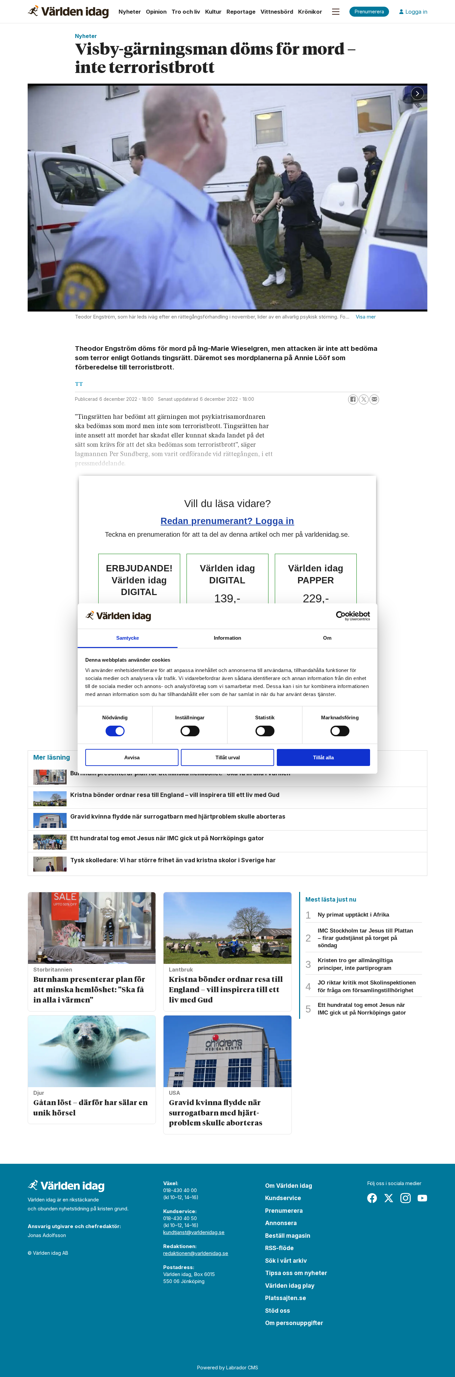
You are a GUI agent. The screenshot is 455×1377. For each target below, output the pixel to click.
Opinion (156, 11)
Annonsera (281, 1223)
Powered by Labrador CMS (227, 1367)
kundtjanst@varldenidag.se (194, 1232)
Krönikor (310, 11)
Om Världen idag (288, 1185)
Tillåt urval (228, 757)
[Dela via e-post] (374, 399)
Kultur (213, 11)
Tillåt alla (323, 757)
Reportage (241, 11)
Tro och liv (186, 11)
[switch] (190, 731)
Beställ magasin (287, 1235)
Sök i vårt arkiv (286, 1260)
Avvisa (132, 757)
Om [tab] (327, 638)
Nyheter (130, 11)
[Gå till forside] (68, 11)
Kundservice (283, 1198)
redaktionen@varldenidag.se (195, 1253)
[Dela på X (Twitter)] (364, 399)
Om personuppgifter (294, 1323)
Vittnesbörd (276, 11)
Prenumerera (284, 1210)
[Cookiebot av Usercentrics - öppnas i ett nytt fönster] (341, 616)
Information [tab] (227, 638)
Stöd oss (277, 1310)
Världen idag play (289, 1285)
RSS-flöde (279, 1248)
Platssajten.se (285, 1298)
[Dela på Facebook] (353, 399)
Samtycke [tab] (127, 638)
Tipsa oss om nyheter (296, 1273)
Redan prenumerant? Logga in (227, 521)
